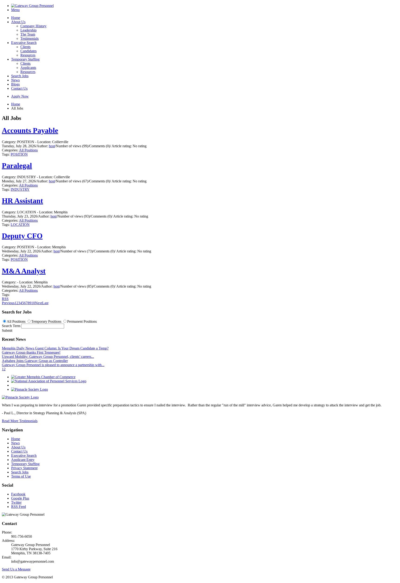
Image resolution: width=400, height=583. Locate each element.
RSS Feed (18, 507)
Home (15, 18)
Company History (33, 26)
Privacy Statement (24, 468)
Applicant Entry (22, 460)
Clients (25, 47)
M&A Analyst (24, 271)
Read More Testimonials (20, 421)
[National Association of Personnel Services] (48, 381)
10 (33, 303)
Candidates (28, 51)
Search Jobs (19, 76)
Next (38, 303)
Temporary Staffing (25, 59)
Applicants (28, 68)
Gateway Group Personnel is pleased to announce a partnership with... (53, 365)
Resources (27, 55)
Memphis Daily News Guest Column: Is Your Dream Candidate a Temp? (55, 348)
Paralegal (17, 165)
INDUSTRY (20, 189)
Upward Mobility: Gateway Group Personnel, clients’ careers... (48, 357)
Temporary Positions (46, 321)
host (52, 146)
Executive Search (24, 43)
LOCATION (20, 225)
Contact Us (19, 88)
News (15, 80)
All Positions (28, 150)
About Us (18, 22)
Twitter (16, 502)
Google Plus (20, 498)
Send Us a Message (16, 569)
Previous (8, 303)
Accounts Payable (30, 130)
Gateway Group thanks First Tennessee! (31, 352)
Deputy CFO (22, 236)
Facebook (18, 494)
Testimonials (29, 38)
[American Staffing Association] (20, 397)
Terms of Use (21, 476)
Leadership (28, 30)
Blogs (15, 84)
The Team (27, 34)
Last (45, 303)
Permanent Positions (82, 321)
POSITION (19, 154)
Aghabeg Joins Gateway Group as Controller (35, 361)
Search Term (11, 326)
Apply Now (20, 96)
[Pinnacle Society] (29, 389)
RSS (5, 299)
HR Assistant (22, 200)
